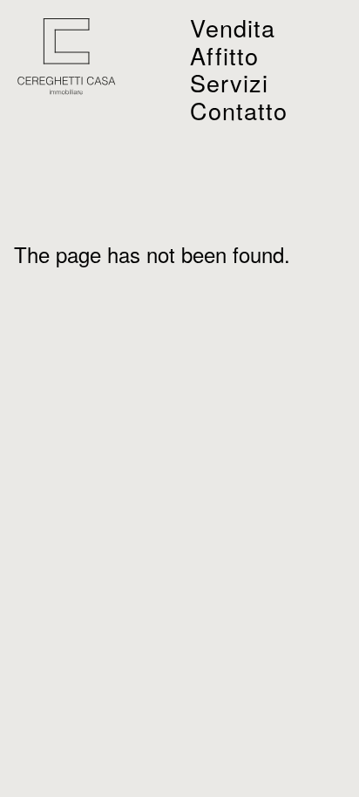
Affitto (224, 55)
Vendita (232, 27)
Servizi (229, 82)
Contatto (239, 110)
